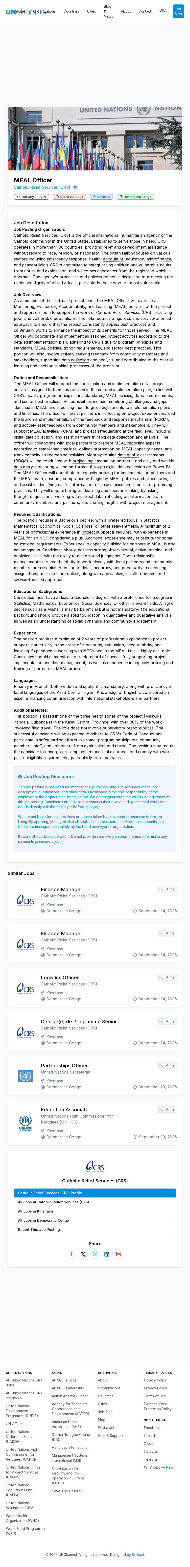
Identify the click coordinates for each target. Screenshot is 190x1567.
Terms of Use (155, 1396)
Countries (71, 11)
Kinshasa (103, 197)
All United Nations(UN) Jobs (24, 1382)
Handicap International (70, 1447)
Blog (101, 1420)
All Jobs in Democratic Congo (43, 1220)
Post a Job (107, 1428)
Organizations (44, 11)
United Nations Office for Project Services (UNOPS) (23, 1472)
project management (148, 502)
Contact (145, 11)
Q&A (162, 10)
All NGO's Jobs (64, 1380)
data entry (23, 466)
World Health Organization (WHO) (22, 1518)
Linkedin (151, 1435)
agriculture (113, 259)
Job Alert (178, 11)
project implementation (93, 460)
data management (68, 662)
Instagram (152, 1451)
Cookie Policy (155, 1380)
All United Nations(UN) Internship (24, 1395)
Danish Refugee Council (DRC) (71, 1437)
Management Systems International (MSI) (70, 1457)
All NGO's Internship (68, 1388)
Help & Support (110, 1435)
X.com (149, 1443)
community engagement (133, 621)
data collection (75, 359)
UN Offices (15, 1424)
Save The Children (67, 1491)
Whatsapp (152, 1467)
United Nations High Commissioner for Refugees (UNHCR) (22, 1454)
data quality (128, 454)
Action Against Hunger (70, 1396)
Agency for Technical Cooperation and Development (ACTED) (70, 1409)
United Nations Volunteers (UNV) (20, 1505)
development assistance (144, 247)
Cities (91, 11)
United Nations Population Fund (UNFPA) (19, 1490)
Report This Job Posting (39, 1229)
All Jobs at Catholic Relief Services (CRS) (53, 1202)
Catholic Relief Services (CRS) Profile (50, 1193)
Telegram (152, 1459)
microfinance (159, 259)
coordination (91, 383)
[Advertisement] (95, 62)
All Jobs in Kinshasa (35, 1211)
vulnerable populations (54, 318)
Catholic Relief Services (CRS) (42, 187)
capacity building (97, 472)
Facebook (152, 1428)
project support (96, 532)
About (126, 11)
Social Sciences (78, 526)
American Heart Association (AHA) (66, 1424)
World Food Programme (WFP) (25, 1531)
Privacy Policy (155, 1388)
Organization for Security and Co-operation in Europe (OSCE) (68, 1475)
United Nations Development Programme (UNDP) (22, 1411)
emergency (57, 259)
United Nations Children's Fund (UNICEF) (19, 1436)
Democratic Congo (137, 197)
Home (20, 11)
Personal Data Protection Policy (158, 1406)
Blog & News (108, 11)
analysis (105, 359)
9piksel (138, 1554)
